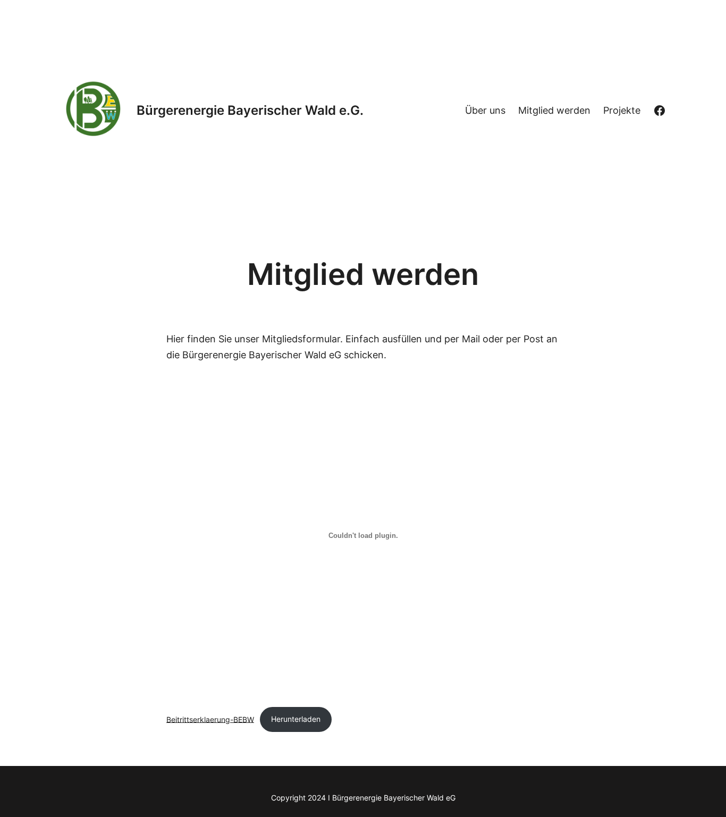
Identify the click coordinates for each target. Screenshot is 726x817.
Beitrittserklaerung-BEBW (210, 718)
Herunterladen (295, 718)
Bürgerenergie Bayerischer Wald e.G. (250, 110)
